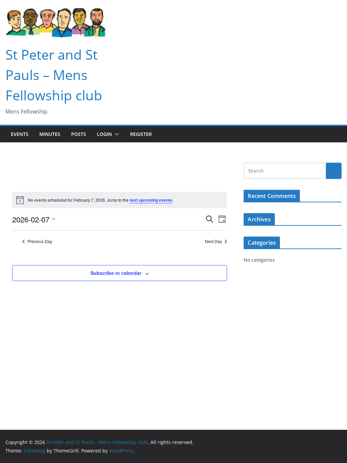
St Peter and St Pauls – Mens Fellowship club (53, 74)
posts (78, 134)
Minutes (49, 134)
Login (104, 134)
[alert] (119, 200)
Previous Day (39, 241)
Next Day (213, 241)
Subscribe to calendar (115, 272)
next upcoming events (150, 200)
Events (19, 134)
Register (141, 134)
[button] (115, 134)
